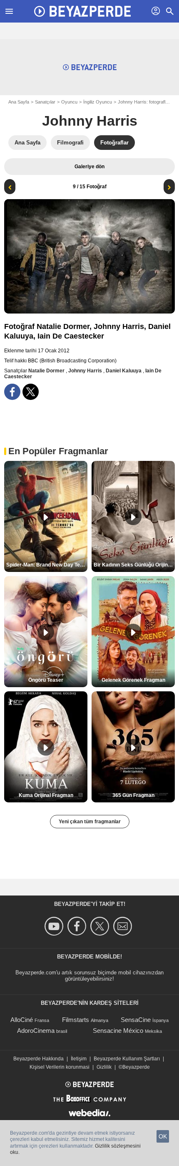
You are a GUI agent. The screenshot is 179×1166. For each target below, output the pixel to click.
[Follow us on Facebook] (78, 926)
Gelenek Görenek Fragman (133, 680)
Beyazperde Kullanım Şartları (127, 1059)
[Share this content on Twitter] (30, 392)
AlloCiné (21, 1019)
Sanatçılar (45, 101)
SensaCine (136, 1019)
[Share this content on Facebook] (12, 392)
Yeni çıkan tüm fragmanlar (90, 822)
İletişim (79, 1059)
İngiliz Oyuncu (97, 101)
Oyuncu (69, 101)
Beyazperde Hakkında (38, 1059)
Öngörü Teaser (45, 680)
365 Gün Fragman (133, 795)
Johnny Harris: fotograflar (143, 101)
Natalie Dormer (47, 371)
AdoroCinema (36, 1030)
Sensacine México (118, 1030)
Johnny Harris (89, 121)
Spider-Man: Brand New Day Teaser (46, 565)
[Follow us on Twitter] (101, 926)
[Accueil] (82, 11)
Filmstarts (75, 1019)
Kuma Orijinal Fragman (46, 795)
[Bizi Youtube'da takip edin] (55, 926)
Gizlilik (104, 1067)
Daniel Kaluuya (124, 371)
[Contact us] (123, 926)
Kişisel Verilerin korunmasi (60, 1067)
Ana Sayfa (18, 101)
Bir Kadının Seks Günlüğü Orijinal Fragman (134, 565)
